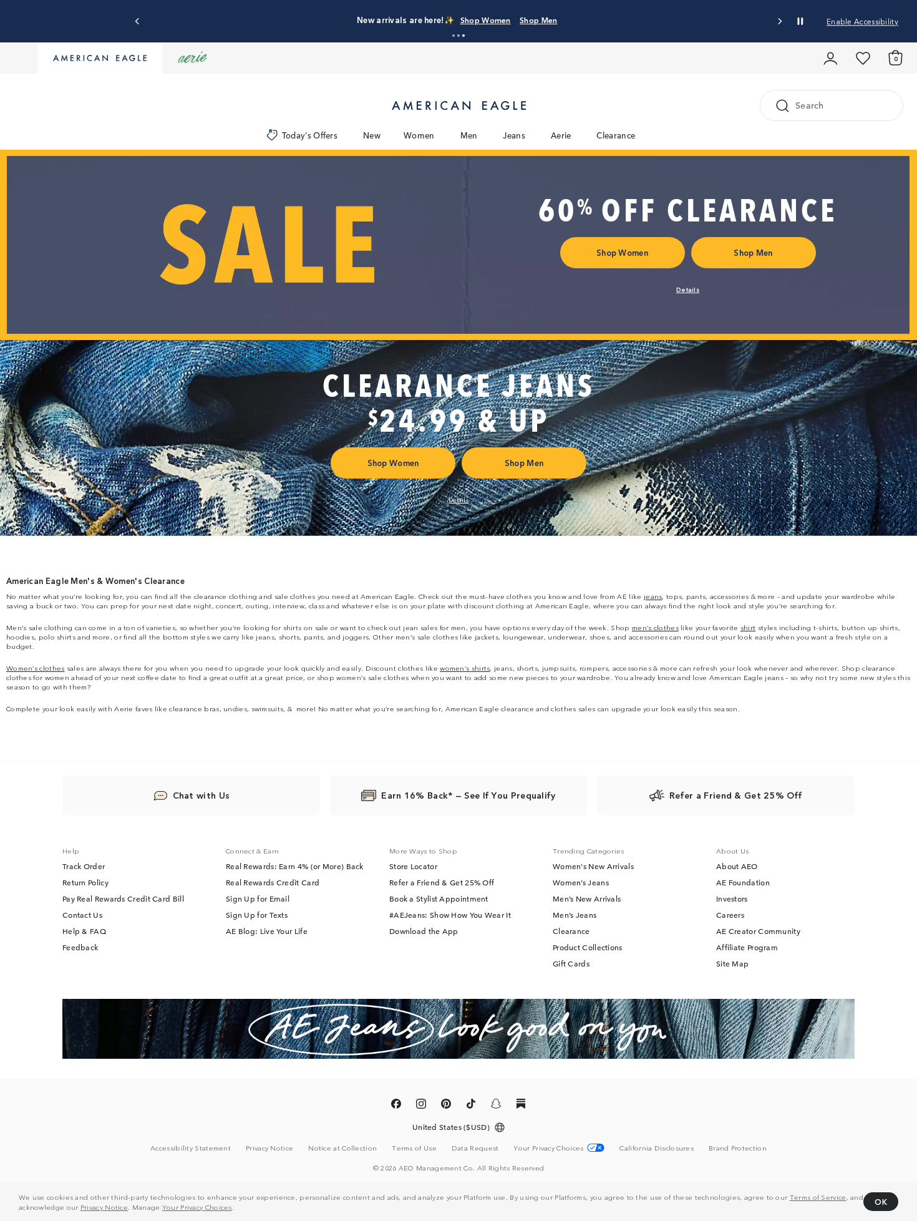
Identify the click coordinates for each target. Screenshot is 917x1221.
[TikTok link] (471, 1106)
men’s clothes (655, 627)
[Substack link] (521, 1106)
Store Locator (413, 866)
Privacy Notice (104, 1207)
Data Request (475, 1148)
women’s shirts (465, 668)
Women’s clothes (35, 668)
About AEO (737, 866)
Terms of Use (414, 1148)
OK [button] (881, 1201)
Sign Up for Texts (257, 915)
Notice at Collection (342, 1148)
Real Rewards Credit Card (272, 882)
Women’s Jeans (581, 882)
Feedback (80, 947)
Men (469, 135)
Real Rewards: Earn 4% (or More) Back (295, 866)
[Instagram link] (421, 1106)
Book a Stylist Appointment (438, 899)
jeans (653, 596)
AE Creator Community (758, 931)
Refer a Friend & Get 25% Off (441, 882)
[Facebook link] (396, 1106)
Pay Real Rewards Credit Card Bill (123, 899)
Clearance (615, 135)
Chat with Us (201, 795)
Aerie (561, 135)
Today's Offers (309, 135)
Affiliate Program (747, 947)
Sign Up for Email (257, 899)
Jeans (514, 135)
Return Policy (85, 882)
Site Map (732, 964)
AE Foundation (743, 882)
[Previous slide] (137, 21)
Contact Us (82, 915)
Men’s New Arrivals (587, 899)
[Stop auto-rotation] (800, 21)
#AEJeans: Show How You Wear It (450, 915)
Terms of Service (818, 1197)
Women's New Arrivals (593, 866)
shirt (748, 627)
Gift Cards (571, 964)
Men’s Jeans (574, 915)
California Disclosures (656, 1148)
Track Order (83, 866)
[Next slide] (779, 21)
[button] (453, 35)
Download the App (423, 931)
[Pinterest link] (446, 1106)
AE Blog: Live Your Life (267, 931)
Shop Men (538, 19)
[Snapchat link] (496, 1106)
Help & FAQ (84, 931)
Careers (730, 915)
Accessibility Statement (190, 1148)
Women (419, 135)
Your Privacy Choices (197, 1207)
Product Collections (588, 947)
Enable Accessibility (862, 21)
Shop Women (485, 19)
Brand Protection (738, 1148)
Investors (732, 899)
